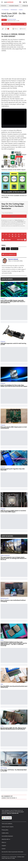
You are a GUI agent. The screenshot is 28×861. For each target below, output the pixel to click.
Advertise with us (6, 839)
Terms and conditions (7, 823)
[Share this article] (2, 29)
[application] (14, 117)
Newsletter (24, 28)
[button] (26, 2)
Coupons (4, 845)
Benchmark (14, 249)
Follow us (16, 28)
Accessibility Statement (7, 836)
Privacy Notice (20, 221)
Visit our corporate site (12, 813)
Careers (3, 848)
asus (8, 249)
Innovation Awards (13, 5)
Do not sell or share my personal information (12, 851)
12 (18, 236)
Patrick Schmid (12, 19)
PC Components (5, 9)
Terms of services (18, 220)
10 (12, 236)
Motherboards (14, 9)
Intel (3, 249)
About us (4, 842)
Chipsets (21, 9)
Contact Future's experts (7, 826)
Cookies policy (5, 833)
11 (15, 236)
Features (4, 20)
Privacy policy (5, 829)
